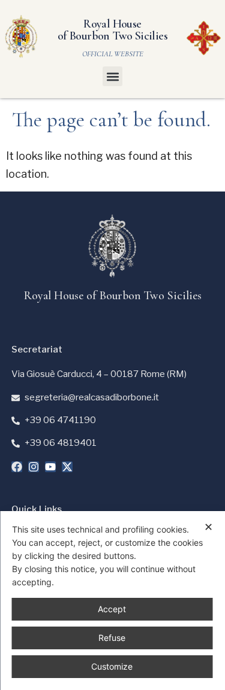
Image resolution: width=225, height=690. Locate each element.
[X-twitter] (67, 466)
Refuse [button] (111, 638)
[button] (112, 76)
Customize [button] (112, 666)
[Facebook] (16, 466)
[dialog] (112, 600)
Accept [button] (112, 609)
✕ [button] (208, 527)
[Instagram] (33, 466)
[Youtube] (50, 466)
